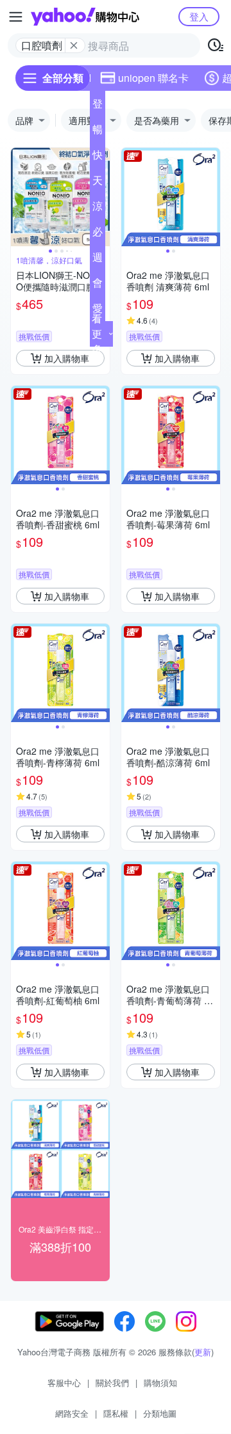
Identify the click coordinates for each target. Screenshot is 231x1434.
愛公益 (97, 311)
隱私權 (115, 1413)
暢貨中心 (97, 132)
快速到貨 (97, 157)
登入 (199, 16)
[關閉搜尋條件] (74, 45)
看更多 (97, 333)
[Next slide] (211, 197)
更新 (202, 1352)
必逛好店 (97, 234)
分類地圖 (159, 1413)
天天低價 (97, 183)
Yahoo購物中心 (85, 17)
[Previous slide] (19, 197)
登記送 (97, 106)
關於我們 (112, 1382)
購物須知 (160, 1382)
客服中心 (64, 1382)
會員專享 (97, 285)
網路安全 (72, 1413)
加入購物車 (66, 358)
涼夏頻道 (97, 208)
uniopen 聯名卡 (153, 77)
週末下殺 (97, 259)
